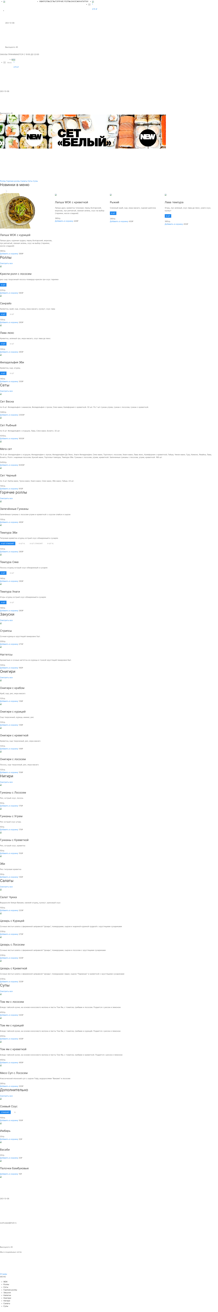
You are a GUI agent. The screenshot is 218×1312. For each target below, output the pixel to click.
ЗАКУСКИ (75, 1)
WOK (41, 1)
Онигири (7, 1298)
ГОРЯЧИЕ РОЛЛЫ (63, 1)
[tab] (113, 213)
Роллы (6, 1284)
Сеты (5, 1287)
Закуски (7, 1292)
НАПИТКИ (83, 1)
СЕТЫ (52, 1)
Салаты (6, 1303)
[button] (90, 4)
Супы (5, 1306)
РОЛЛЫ (46, 1)
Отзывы (3, 1274)
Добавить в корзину (9, 254)
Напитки (7, 1295)
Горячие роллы (10, 1290)
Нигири (6, 1301)
